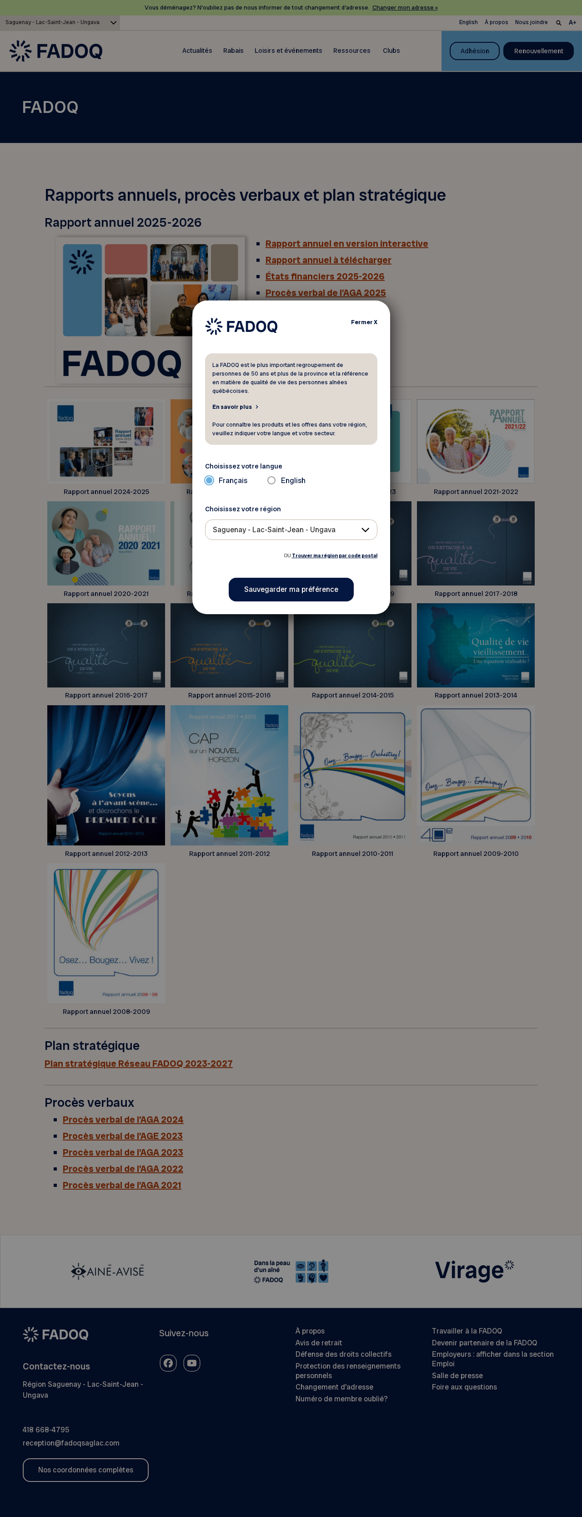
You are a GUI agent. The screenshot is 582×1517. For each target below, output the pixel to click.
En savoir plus (232, 406)
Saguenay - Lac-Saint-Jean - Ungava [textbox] (274, 530)
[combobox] (291, 529)
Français (233, 480)
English (293, 480)
